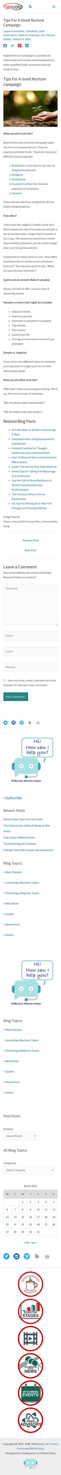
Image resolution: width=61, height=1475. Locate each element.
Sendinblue (18, 179)
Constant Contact (22, 184)
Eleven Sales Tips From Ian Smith (23, 819)
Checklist (31, 31)
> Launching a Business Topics (21, 882)
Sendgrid (17, 174)
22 (22, 1224)
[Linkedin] (27, 45)
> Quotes (8, 914)
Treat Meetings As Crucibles (19, 843)
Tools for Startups (29, 35)
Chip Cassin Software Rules (19, 837)
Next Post (30, 550)
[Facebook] (5, 45)
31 (38, 1232)
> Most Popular (12, 872)
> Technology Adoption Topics (21, 893)
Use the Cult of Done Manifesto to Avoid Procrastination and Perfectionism (32, 485)
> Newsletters (11, 924)
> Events (8, 935)
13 (7, 1217)
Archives (8, 1129)
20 (7, 1224)
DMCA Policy (36, 1448)
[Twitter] (12, 45)
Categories (9, 1163)
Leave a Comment (13, 31)
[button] (30, 7)
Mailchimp (18, 165)
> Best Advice (11, 903)
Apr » (34, 1242)
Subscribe (13, 797)
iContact (17, 193)
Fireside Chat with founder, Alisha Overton (28, 850)
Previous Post (30, 540)
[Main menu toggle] (54, 7)
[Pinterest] (19, 45)
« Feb (27, 1242)
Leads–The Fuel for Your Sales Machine (34, 466)
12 (53, 1209)
